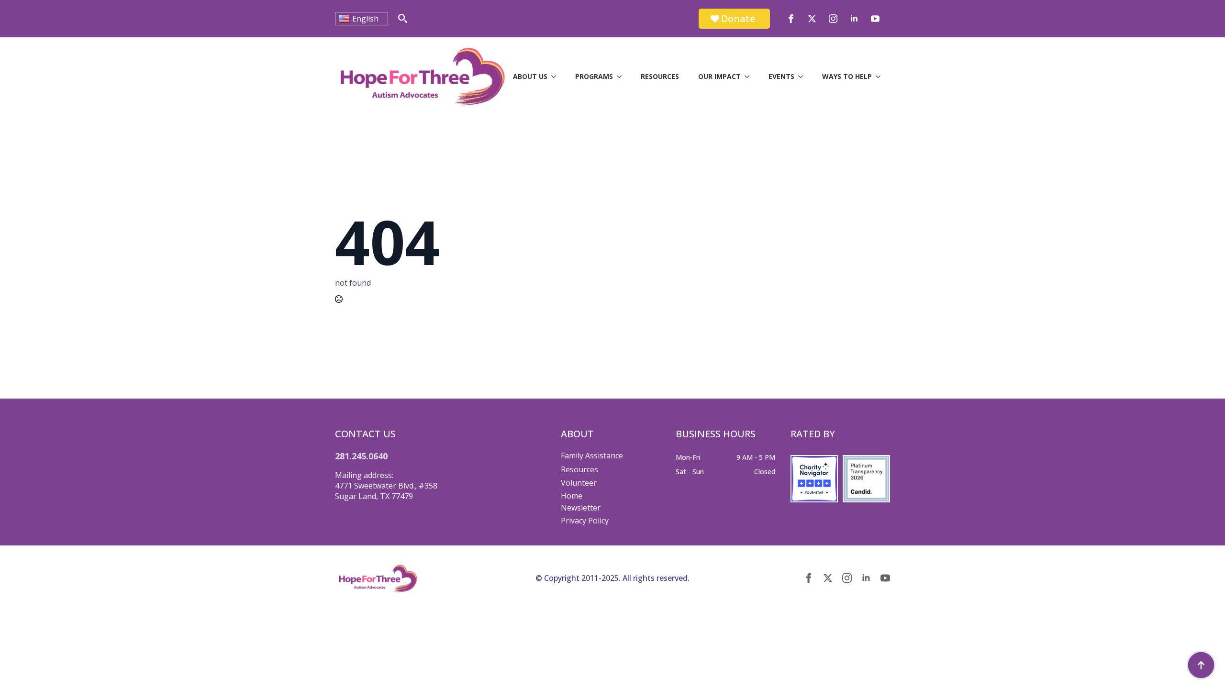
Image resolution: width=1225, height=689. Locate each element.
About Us (530, 76)
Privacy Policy (585, 520)
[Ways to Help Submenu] (881, 76)
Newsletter (581, 507)
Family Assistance (592, 455)
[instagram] (833, 19)
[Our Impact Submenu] (750, 76)
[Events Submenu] (803, 76)
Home (571, 495)
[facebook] (791, 19)
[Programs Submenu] (622, 76)
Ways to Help (847, 76)
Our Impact (719, 76)
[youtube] (875, 19)
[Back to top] (1201, 665)
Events (781, 76)
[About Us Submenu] (556, 76)
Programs (594, 76)
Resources (660, 76)
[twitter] (812, 19)
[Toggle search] (402, 18)
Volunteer (579, 483)
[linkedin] (854, 19)
